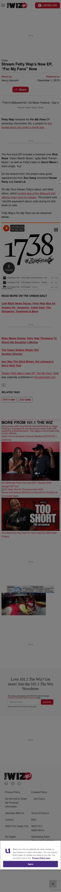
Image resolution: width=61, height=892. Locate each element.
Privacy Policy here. (41, 858)
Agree (30, 864)
